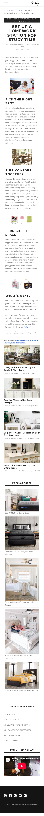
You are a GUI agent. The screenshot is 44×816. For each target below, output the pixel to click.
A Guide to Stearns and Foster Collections (21, 690)
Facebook (8, 333)
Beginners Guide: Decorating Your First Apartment (22, 434)
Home (6, 10)
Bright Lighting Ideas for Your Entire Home (19, 466)
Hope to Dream (11, 740)
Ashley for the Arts (13, 735)
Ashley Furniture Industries (17, 725)
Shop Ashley (9, 714)
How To (20, 10)
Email (35, 333)
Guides (12, 10)
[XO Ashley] (35, 3)
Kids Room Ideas (22, 21)
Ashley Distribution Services (17, 730)
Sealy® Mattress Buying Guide (17, 513)
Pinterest (27, 327)
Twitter (22, 333)
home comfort (24, 49)
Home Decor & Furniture (17, 19)
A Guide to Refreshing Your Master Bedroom (19, 656)
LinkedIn (28, 333)
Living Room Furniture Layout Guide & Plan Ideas (19, 368)
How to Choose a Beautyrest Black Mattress (19, 553)
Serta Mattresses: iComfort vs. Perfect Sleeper (20, 603)
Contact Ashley (11, 720)
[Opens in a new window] (5, 796)
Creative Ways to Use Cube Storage (18, 401)
